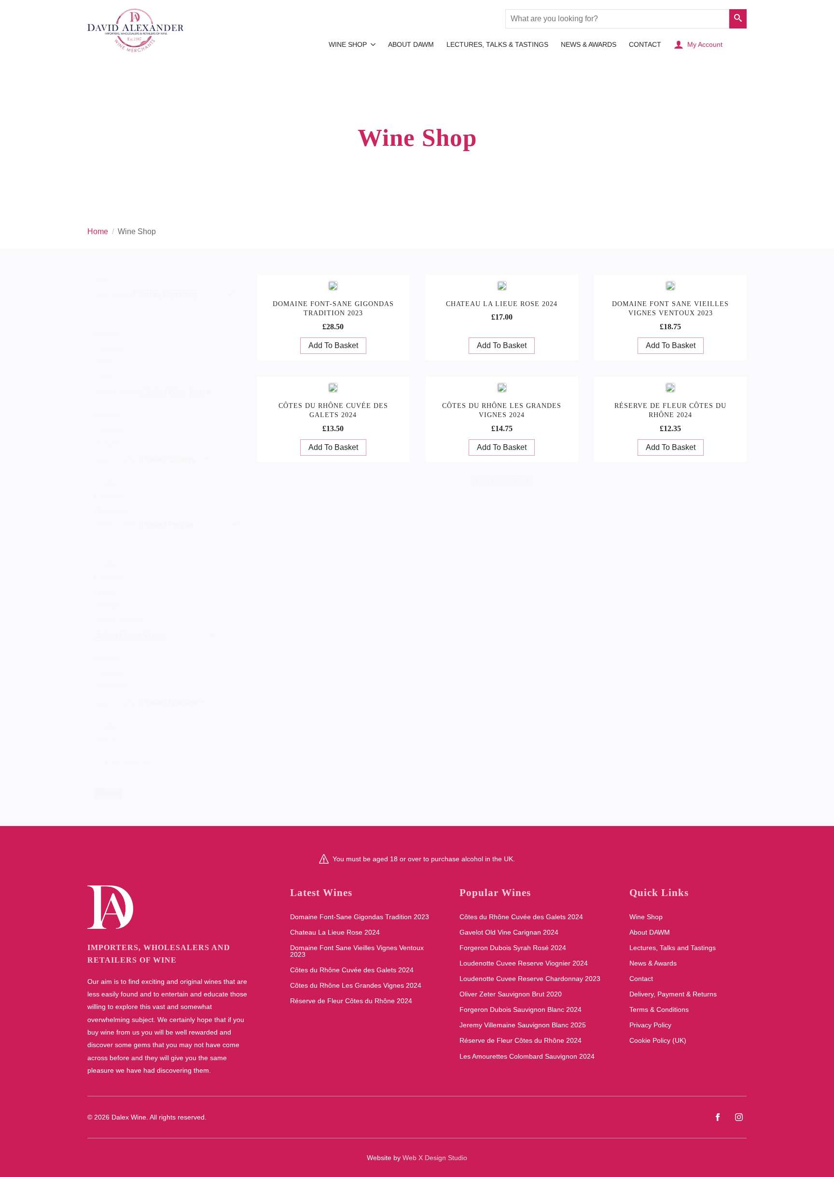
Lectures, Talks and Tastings (672, 947)
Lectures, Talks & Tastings (497, 44)
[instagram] (739, 1117)
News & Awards (588, 44)
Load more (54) (502, 481)
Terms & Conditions (659, 1009)
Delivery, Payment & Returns (673, 994)
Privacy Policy (650, 1025)
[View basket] (737, 44)
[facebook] (717, 1117)
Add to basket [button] (333, 345)
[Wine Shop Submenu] (373, 44)
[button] (738, 18)
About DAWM (411, 44)
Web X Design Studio (435, 1158)
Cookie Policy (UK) (657, 1040)
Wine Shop (348, 44)
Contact (645, 44)
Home (97, 231)
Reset (107, 792)
